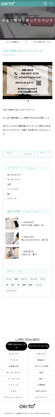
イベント (38, 285)
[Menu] (51, 3)
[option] (27, 80)
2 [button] (28, 100)
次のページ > (45, 154)
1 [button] (26, 100)
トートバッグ (13, 189)
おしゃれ (34, 279)
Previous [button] (5, 81)
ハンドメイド (11, 291)
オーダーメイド (13, 179)
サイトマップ (41, 397)
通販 (16, 279)
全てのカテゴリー (14, 175)
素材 (12, 285)
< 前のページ (10, 154)
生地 (9, 184)
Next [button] (49, 81)
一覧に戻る (27, 154)
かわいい (24, 279)
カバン (8, 279)
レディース (11, 198)
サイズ (42, 279)
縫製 (24, 285)
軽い (9, 194)
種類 (30, 285)
